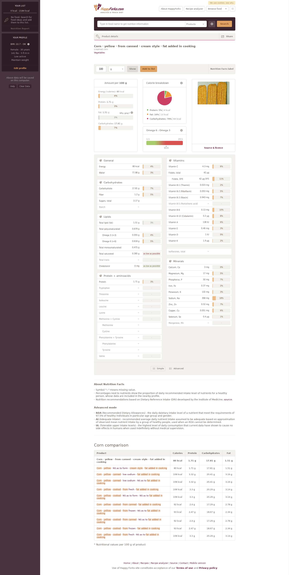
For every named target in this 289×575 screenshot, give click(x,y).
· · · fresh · (127, 489)
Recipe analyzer (194, 9)
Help (12, 86)
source (228, 399)
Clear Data (24, 86)
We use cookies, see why (222, 3)
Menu (232, 8)
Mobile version (198, 563)
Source (173, 563)
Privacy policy (208, 568)
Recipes (144, 563)
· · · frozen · (128, 528)
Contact (183, 563)
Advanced (179, 368)
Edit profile (20, 68)
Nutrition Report (20, 28)
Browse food (215, 9)
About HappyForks (171, 9)
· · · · (129, 504)
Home (127, 563)
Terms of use (184, 568)
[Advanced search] (211, 24)
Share (229, 36)
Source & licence (213, 148)
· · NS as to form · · (132, 468)
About (135, 563)
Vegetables (99, 53)
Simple (160, 368)
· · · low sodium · (128, 474)
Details (28, 44)
